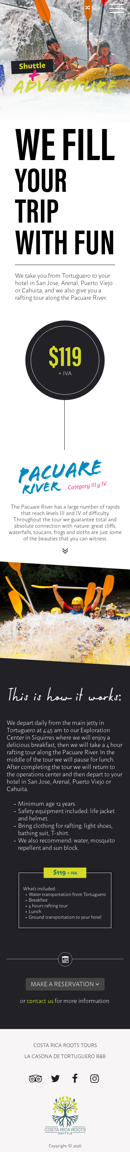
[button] (65, 985)
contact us (40, 1000)
